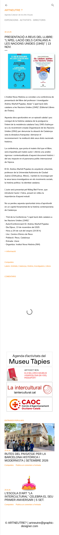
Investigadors (39, 266)
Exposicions (11, 20)
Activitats (25, 20)
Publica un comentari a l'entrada (28, 465)
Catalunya (22, 266)
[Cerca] (52, 4)
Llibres (48, 266)
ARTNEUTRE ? (13, 10)
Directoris (39, 20)
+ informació (10, 251)
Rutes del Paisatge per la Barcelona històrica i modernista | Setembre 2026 (26, 457)
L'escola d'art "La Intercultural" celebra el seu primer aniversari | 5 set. (29, 496)
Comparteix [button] (9, 262)
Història (30, 266)
